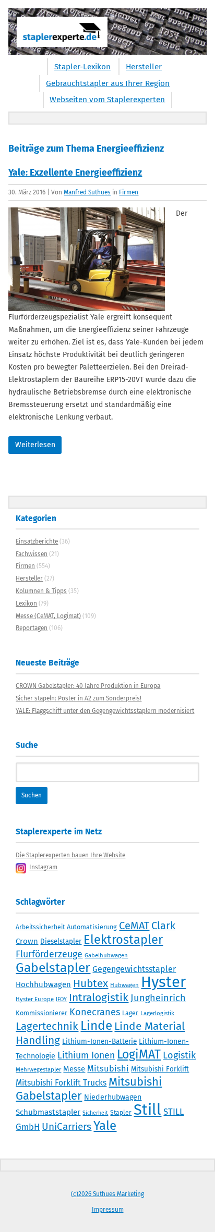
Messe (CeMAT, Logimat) (48, 616)
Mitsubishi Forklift (160, 1069)
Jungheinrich (158, 998)
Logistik (179, 1055)
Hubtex (90, 983)
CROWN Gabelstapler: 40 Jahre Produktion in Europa (88, 685)
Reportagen (31, 628)
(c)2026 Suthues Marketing (107, 1194)
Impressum (108, 1209)
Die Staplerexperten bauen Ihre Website (70, 855)
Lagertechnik (47, 1026)
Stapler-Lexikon (82, 66)
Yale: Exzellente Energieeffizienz (75, 172)
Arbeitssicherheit (40, 927)
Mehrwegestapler (38, 1069)
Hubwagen (124, 985)
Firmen (128, 192)
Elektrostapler (123, 939)
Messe (74, 1069)
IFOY (61, 999)
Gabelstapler (53, 968)
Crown (27, 941)
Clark (163, 925)
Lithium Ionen (86, 1055)
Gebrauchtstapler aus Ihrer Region (108, 83)
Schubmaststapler (48, 1112)
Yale (104, 1125)
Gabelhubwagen (106, 955)
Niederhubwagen (112, 1097)
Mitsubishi (108, 1069)
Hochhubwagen (43, 984)
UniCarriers (66, 1126)
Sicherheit (95, 1113)
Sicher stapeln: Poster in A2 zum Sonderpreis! (78, 698)
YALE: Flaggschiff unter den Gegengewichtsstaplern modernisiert (105, 710)
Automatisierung (92, 927)
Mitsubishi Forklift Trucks (61, 1083)
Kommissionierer (41, 1013)
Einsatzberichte (37, 541)
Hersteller (144, 66)
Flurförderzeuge (49, 954)
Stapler (121, 1112)
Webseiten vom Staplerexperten (107, 99)
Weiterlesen (35, 444)
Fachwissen (31, 554)
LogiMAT (139, 1054)
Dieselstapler (60, 942)
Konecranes (94, 1012)
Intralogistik (98, 997)
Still (147, 1110)
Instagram (43, 867)
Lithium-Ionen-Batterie (99, 1041)
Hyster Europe (35, 999)
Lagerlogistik (157, 1013)
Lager (130, 1013)
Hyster (163, 982)
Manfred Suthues (87, 192)
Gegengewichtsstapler (134, 969)
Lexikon (26, 603)
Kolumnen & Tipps (41, 591)
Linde (96, 1025)
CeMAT (134, 925)
